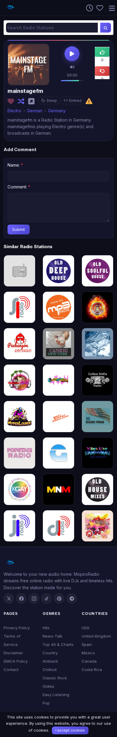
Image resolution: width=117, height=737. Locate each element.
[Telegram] (72, 598)
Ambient (50, 661)
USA (85, 627)
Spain (87, 644)
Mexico (88, 652)
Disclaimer (13, 652)
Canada (89, 661)
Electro (14, 110)
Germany (57, 110)
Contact (11, 669)
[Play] (72, 54)
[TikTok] (46, 598)
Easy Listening (56, 694)
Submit (18, 229)
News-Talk (52, 636)
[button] (72, 67)
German (34, 110)
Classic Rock (55, 677)
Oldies (48, 686)
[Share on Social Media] (32, 101)
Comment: (19, 186)
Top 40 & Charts (58, 644)
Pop (46, 703)
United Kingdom (96, 636)
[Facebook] (21, 598)
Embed (75, 100)
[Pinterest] (59, 598)
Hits (46, 627)
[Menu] (109, 7)
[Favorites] (98, 7)
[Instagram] (34, 598)
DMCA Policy (16, 661)
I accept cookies (70, 730)
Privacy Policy (17, 627)
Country (50, 652)
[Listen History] (88, 7)
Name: (15, 165)
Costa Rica (92, 669)
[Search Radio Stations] (105, 28)
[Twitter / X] (9, 598)
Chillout (50, 669)
